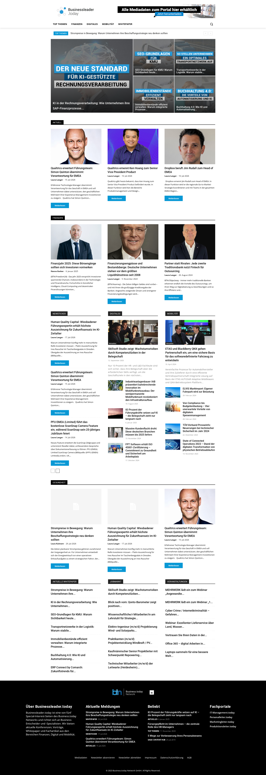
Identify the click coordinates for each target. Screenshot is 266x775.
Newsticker (91, 734)
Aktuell (57, 122)
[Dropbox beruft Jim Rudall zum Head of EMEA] (190, 146)
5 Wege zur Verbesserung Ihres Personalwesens (175, 735)
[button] (211, 24)
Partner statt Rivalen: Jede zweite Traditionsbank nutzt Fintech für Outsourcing (185, 267)
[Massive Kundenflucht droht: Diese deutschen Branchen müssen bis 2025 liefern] (115, 432)
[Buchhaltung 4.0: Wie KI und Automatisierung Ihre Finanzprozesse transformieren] (194, 94)
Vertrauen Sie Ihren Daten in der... (186, 635)
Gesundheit (59, 482)
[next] (210, 33)
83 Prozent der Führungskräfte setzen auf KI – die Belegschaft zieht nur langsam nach (141, 414)
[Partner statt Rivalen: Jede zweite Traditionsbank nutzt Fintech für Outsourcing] (190, 242)
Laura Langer (57, 179)
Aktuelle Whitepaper (65, 581)
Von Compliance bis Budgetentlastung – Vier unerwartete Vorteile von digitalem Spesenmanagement (196, 409)
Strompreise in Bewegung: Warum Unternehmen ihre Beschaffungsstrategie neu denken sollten (112, 714)
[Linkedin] (152, 692)
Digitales (115, 313)
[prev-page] (53, 471)
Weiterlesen (60, 205)
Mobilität (172, 313)
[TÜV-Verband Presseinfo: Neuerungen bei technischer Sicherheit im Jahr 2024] (172, 429)
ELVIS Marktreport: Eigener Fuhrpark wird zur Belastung (198, 390)
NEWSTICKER (59, 313)
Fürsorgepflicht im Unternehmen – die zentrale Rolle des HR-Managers (174, 725)
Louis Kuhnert (57, 543)
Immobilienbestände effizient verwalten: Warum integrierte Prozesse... (69, 642)
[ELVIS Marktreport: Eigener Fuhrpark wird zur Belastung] (172, 392)
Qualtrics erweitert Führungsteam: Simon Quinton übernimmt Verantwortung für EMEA (72, 172)
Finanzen (58, 218)
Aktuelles (112, 343)
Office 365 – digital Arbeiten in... (185, 643)
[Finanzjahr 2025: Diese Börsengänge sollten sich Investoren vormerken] (76, 242)
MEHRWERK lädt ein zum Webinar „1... (189, 602)
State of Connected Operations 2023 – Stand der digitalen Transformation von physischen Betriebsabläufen (199, 445)
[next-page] (58, 471)
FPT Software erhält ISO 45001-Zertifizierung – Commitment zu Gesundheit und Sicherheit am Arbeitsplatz (140, 450)
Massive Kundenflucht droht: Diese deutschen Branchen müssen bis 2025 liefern (141, 431)
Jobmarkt (115, 581)
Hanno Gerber (57, 271)
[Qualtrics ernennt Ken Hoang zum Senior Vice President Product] (133, 146)
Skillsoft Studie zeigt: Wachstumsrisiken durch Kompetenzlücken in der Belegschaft (133, 352)
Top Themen (153, 731)
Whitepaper (91, 719)
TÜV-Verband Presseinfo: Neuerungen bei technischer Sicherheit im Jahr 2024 (198, 428)
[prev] (206, 33)
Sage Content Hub (156, 739)
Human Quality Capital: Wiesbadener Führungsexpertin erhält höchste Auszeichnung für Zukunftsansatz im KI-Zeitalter (131, 33)
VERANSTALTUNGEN (177, 581)
